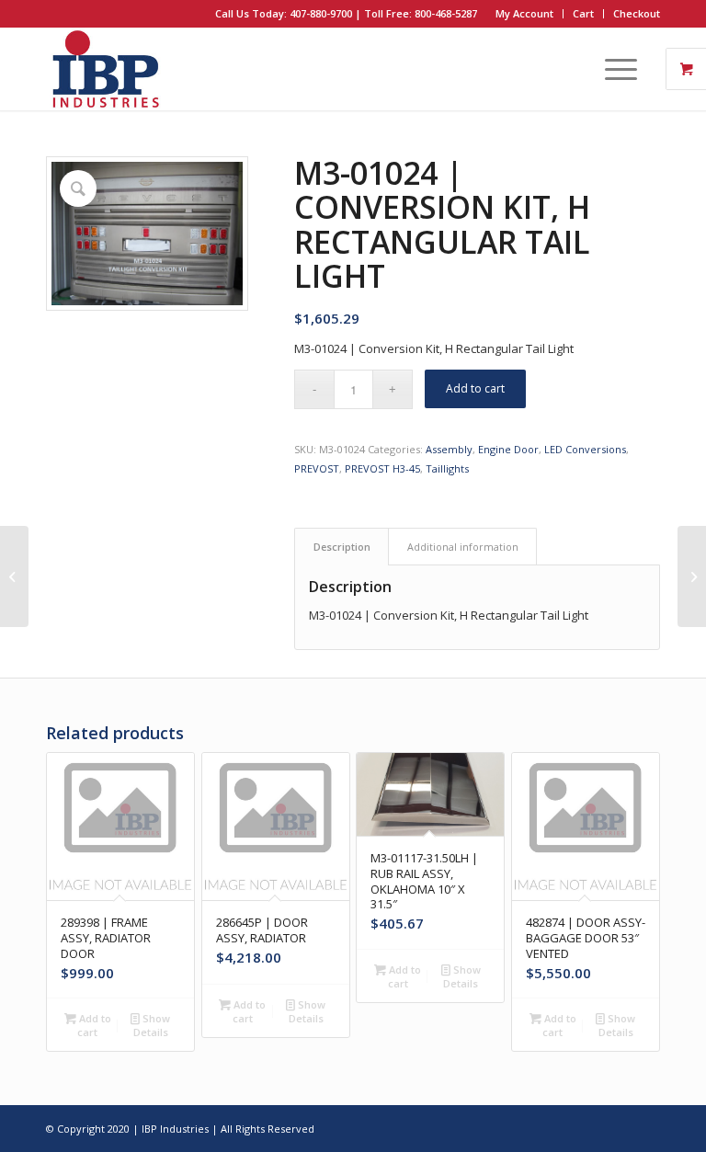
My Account (524, 13)
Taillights (447, 468)
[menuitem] (525, 13)
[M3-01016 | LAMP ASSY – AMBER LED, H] (14, 576)
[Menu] (611, 69)
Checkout (636, 13)
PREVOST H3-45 (382, 468)
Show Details (152, 1025)
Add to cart (475, 388)
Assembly (449, 449)
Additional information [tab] (462, 546)
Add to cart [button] (93, 1025)
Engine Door (508, 449)
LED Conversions (585, 449)
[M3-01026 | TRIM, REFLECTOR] (692, 576)
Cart (583, 13)
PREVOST (316, 468)
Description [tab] (341, 546)
